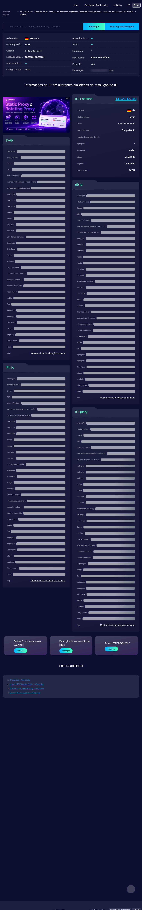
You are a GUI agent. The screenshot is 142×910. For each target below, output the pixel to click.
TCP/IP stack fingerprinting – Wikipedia (27, 688)
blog (76, 5)
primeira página (6, 13)
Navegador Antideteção (96, 5)
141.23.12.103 (126, 99)
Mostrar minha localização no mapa (48, 353)
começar (20, 651)
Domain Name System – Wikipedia (25, 693)
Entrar (136, 5)
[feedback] (131, 889)
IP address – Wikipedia (20, 680)
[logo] (15, 5)
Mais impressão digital (122, 26)
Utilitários (118, 5)
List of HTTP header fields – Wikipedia (26, 684)
